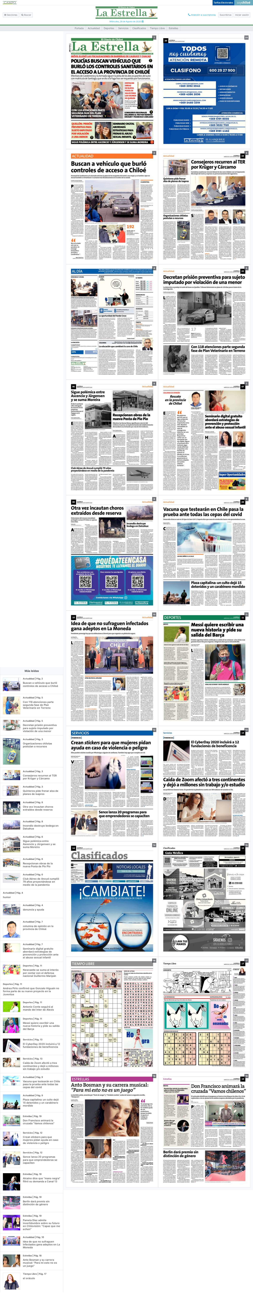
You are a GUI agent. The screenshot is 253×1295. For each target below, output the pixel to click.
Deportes (109, 28)
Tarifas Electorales (223, 2)
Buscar (27, 15)
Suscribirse (225, 15)
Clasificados (139, 28)
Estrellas (173, 28)
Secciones (11, 15)
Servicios (123, 28)
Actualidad (94, 28)
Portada (79, 28)
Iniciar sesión (242, 15)
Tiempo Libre (157, 28)
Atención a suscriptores (203, 15)
